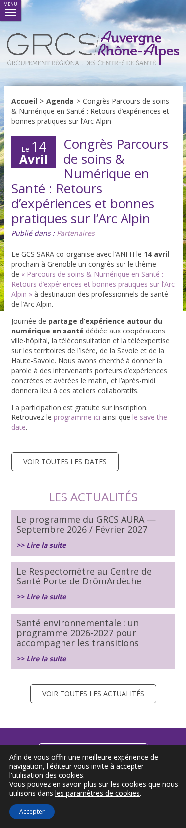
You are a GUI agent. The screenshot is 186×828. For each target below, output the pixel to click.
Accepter (32, 811)
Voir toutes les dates (65, 461)
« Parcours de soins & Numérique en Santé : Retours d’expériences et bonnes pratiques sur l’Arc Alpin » (93, 284)
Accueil (24, 101)
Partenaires (76, 233)
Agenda (60, 101)
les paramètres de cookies (97, 793)
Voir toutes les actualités (93, 693)
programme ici (76, 417)
